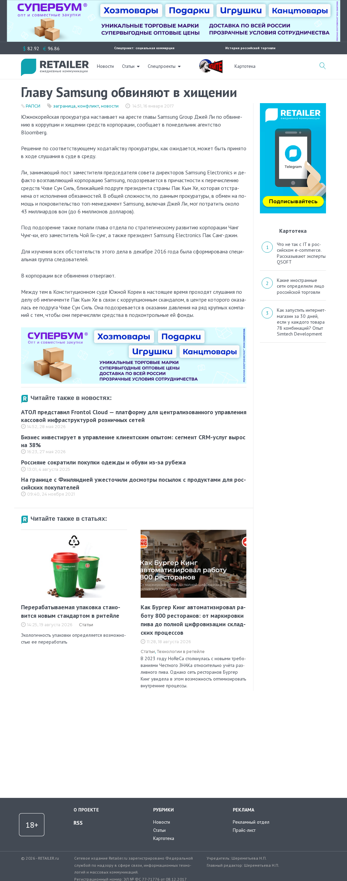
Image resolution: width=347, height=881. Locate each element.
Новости (105, 66)
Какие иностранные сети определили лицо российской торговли (300, 286)
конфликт (88, 106)
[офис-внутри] (133, 330)
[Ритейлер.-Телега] (293, 105)
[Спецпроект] (211, 62)
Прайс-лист (244, 830)
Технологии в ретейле (181, 651)
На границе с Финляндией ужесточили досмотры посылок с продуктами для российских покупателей (133, 483)
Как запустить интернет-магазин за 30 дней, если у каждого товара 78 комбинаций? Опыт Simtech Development (301, 322)
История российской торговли (250, 48)
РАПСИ (33, 106)
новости (110, 106)
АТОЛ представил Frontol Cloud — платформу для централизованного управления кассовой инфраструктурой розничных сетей (133, 416)
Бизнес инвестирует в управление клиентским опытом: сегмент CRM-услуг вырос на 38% (133, 441)
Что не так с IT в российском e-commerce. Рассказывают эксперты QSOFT (301, 253)
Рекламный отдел (251, 822)
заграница (64, 106)
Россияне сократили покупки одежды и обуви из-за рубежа (103, 462)
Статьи (128, 66)
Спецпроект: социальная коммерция (144, 48)
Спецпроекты (162, 66)
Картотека (245, 66)
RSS (78, 822)
